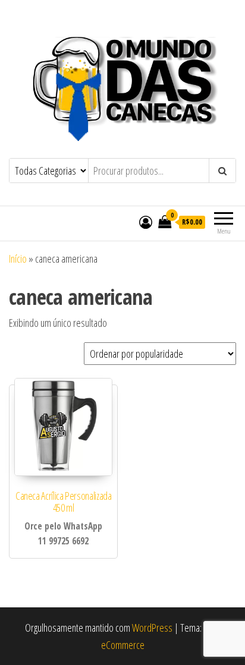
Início (18, 258)
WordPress (152, 627)
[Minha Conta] (145, 222)
